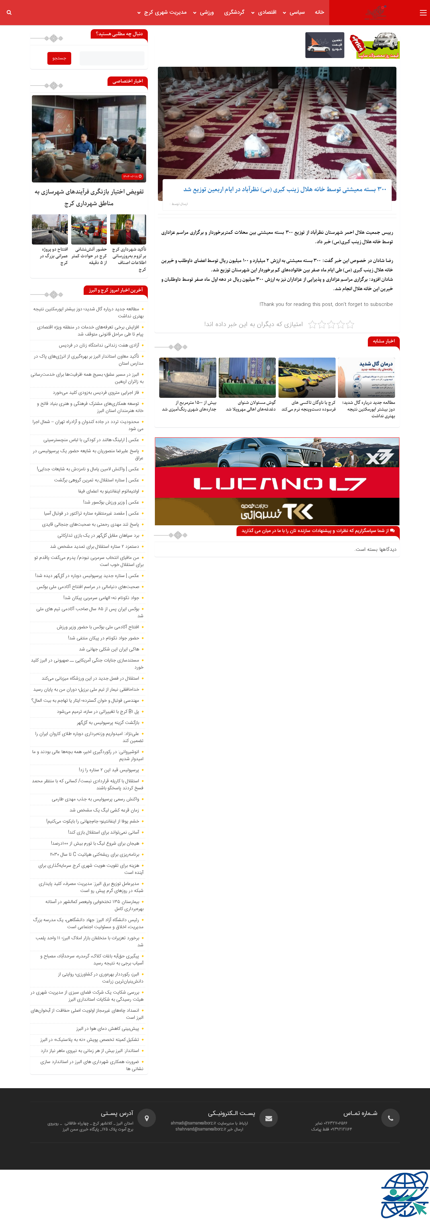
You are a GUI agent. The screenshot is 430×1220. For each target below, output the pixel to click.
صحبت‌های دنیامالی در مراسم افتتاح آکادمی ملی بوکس (88, 587)
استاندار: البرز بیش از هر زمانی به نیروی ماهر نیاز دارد (90, 1051)
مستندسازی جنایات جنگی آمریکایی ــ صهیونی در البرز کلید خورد (87, 664)
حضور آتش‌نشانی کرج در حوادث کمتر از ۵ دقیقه (89, 256)
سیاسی (297, 12)
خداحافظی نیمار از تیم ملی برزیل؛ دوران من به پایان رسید (86, 690)
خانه (319, 12)
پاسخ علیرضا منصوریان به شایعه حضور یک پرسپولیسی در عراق (88, 454)
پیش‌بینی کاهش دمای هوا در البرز (107, 1029)
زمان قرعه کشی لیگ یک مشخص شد (104, 810)
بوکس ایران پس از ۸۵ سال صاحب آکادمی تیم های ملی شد (89, 612)
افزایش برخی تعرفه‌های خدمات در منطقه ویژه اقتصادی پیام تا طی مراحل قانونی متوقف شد (90, 330)
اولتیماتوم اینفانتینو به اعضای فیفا (108, 491)
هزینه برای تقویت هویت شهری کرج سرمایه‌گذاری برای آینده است (90, 869)
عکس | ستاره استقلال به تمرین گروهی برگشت (96, 480)
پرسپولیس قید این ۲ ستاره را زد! (109, 770)
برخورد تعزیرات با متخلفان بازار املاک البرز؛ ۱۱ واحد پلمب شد (89, 941)
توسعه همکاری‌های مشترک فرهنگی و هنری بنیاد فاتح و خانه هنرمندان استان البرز (90, 407)
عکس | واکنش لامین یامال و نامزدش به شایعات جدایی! (88, 469)
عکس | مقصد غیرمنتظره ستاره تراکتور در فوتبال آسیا (91, 514)
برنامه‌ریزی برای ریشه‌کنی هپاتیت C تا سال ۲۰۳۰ (94, 855)
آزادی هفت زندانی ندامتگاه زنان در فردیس (99, 345)
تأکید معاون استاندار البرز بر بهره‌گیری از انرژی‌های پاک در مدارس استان (88, 360)
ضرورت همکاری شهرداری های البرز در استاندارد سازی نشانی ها (91, 1065)
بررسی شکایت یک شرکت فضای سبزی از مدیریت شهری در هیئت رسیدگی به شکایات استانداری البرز (87, 996)
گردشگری (234, 12)
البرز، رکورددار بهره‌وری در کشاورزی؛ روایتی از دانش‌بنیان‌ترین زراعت (100, 978)
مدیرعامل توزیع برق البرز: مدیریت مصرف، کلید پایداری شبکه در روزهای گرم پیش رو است (91, 887)
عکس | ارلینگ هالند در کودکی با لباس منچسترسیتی (91, 440)
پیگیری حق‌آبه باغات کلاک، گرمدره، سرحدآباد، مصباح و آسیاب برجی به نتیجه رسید (91, 959)
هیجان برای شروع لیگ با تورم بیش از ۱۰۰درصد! (95, 844)
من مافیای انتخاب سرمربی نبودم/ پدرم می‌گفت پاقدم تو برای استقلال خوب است (88, 561)
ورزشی (207, 12)
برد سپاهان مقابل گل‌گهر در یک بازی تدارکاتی (98, 536)
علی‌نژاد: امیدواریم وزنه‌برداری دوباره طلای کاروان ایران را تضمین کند (89, 737)
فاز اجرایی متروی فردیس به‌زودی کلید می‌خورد (96, 393)
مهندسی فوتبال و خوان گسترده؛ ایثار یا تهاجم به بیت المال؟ (85, 701)
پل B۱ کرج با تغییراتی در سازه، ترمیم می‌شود (98, 712)
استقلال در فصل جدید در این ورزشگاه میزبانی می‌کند (90, 679)
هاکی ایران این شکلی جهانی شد (109, 649)
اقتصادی (267, 12)
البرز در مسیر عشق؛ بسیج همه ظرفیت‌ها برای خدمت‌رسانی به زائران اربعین (87, 378)
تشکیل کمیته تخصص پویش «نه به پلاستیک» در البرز (89, 1040)
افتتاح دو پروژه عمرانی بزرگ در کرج (54, 256)
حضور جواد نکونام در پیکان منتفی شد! (103, 638)
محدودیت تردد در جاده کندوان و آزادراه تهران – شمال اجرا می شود (88, 425)
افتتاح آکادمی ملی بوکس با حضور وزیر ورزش (98, 627)
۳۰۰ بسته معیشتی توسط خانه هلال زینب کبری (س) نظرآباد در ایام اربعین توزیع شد (284, 189)
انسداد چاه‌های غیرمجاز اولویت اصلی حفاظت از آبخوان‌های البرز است (87, 1014)
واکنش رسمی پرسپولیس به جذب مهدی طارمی (95, 799)
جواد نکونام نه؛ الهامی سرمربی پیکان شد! (101, 598)
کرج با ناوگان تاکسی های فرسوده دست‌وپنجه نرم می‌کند (309, 406)
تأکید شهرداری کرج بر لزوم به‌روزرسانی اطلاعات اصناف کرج (129, 259)
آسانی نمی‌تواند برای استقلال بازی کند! (103, 833)
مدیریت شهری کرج (165, 12)
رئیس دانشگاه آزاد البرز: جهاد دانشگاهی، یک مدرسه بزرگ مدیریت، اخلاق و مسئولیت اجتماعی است (88, 923)
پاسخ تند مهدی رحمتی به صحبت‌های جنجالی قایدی (90, 525)
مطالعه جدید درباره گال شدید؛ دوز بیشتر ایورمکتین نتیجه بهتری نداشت (368, 409)
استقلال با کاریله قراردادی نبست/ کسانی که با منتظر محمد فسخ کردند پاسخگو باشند (87, 784)
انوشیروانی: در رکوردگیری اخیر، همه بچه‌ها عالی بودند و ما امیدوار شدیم (87, 755)
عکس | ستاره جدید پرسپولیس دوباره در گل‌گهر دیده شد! (87, 576)
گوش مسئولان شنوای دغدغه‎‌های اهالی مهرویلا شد (251, 406)
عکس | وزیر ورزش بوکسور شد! (111, 502)
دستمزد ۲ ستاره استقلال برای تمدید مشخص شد (94, 547)
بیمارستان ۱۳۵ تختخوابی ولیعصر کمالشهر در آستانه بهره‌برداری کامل (94, 905)
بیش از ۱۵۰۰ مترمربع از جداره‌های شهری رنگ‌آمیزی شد (189, 406)
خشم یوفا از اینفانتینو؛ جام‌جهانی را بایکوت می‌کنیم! (92, 821)
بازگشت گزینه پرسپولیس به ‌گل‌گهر (108, 723)
